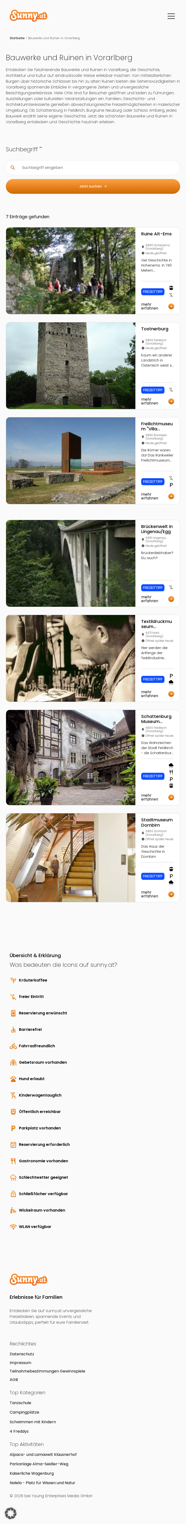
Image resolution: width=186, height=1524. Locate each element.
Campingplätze (24, 1412)
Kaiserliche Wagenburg (32, 1473)
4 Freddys (19, 1431)
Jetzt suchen (93, 186)
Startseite (17, 38)
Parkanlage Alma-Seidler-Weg (39, 1464)
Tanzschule (20, 1403)
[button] (10, 1513)
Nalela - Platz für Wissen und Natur (42, 1483)
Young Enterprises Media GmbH (62, 1496)
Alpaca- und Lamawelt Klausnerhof (43, 1454)
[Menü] (171, 16)
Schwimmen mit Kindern (33, 1422)
